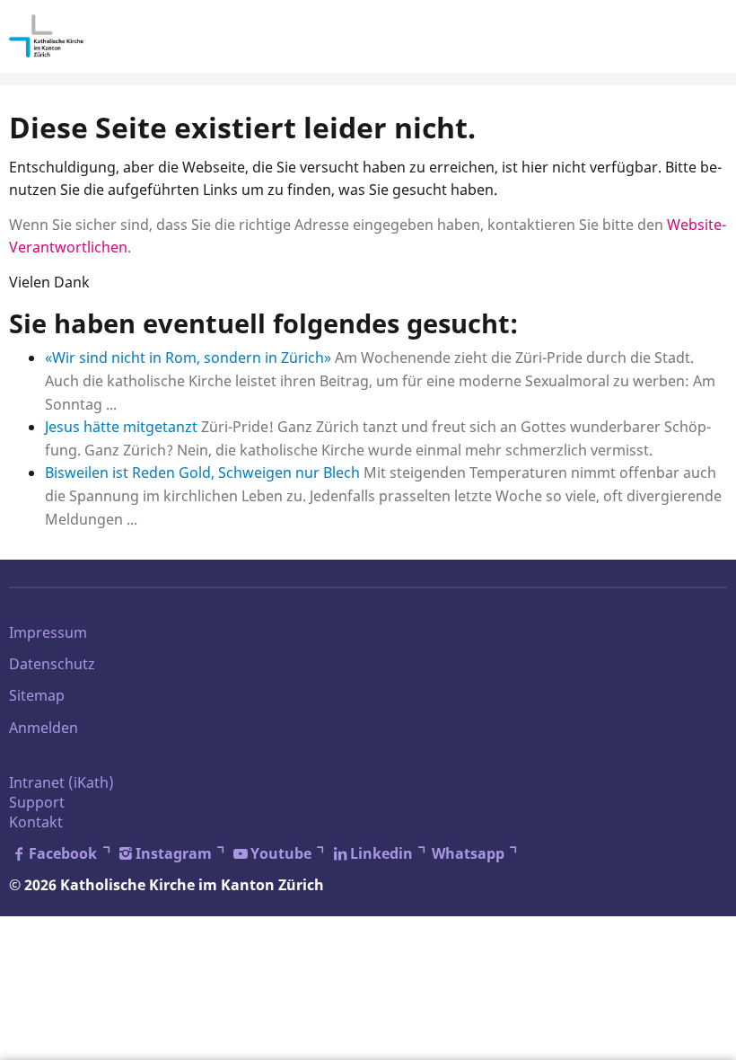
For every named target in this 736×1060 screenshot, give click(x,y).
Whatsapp (468, 853)
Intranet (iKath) (61, 782)
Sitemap (37, 695)
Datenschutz (52, 664)
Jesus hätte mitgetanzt (121, 427)
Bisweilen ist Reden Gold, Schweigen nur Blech (202, 472)
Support (37, 802)
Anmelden (43, 728)
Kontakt (36, 822)
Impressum (48, 632)
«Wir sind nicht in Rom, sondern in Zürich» (188, 357)
